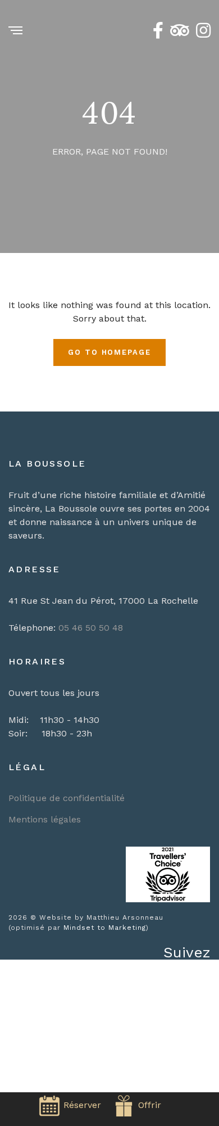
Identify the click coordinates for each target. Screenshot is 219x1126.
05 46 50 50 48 (90, 627)
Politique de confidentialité (66, 798)
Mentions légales (44, 819)
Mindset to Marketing (104, 927)
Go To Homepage (109, 352)
